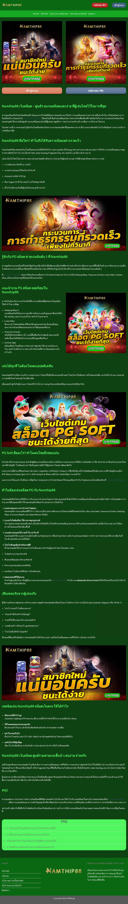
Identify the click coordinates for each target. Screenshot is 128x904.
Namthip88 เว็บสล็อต (32, 118)
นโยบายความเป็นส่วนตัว (59, 14)
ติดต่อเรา (91, 14)
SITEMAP (44, 14)
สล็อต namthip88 (59, 580)
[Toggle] (4, 828)
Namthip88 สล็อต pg (115, 480)
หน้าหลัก (36, 14)
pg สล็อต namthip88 (12, 274)
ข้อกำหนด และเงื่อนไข (78, 14)
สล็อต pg (71, 898)
